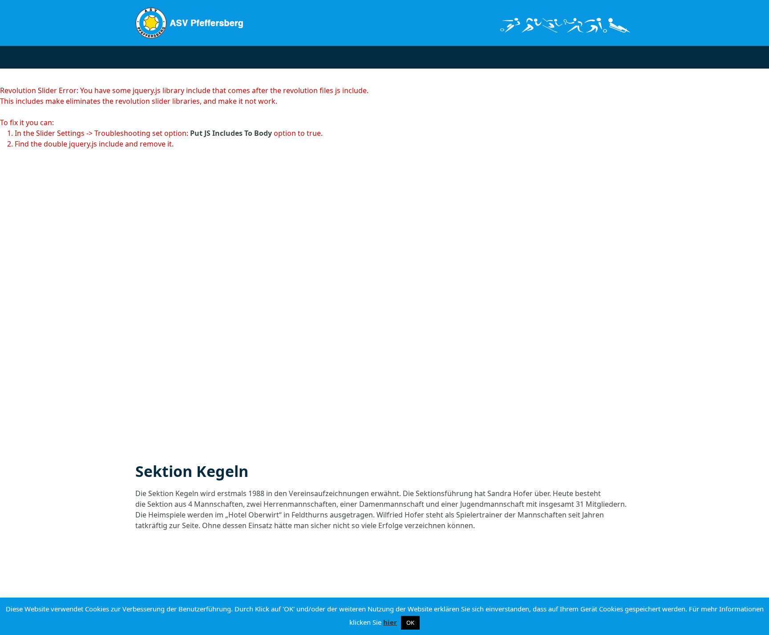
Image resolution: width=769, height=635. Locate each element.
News (222, 56)
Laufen (411, 56)
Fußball (371, 56)
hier (390, 622)
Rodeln (488, 56)
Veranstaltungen (275, 56)
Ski (521, 56)
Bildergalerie (563, 56)
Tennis (450, 56)
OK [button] (410, 623)
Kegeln (331, 56)
